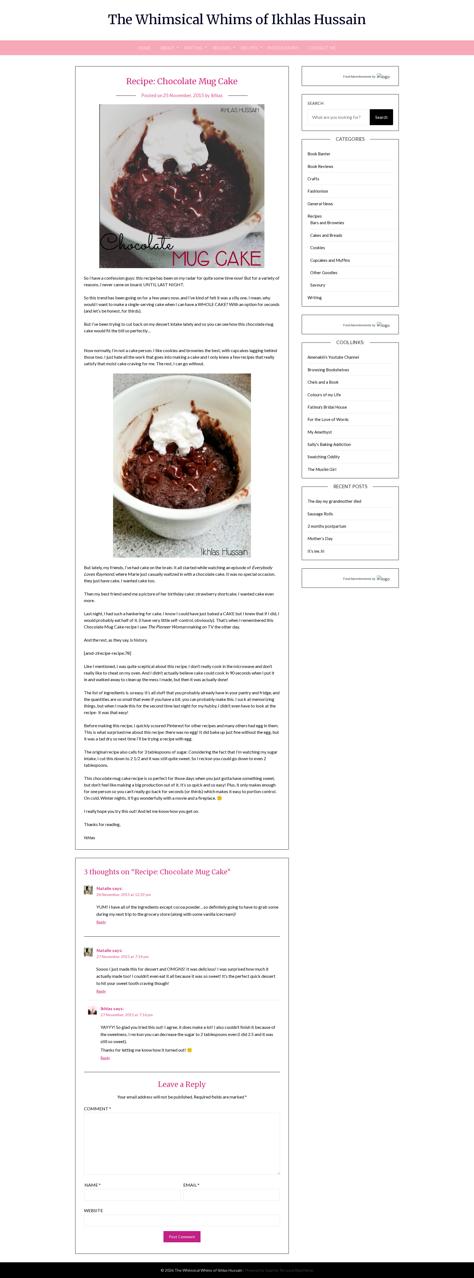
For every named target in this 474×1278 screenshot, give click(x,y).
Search (315, 103)
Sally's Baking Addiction (329, 444)
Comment (97, 1108)
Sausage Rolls (320, 513)
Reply (101, 922)
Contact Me (322, 47)
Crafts (313, 178)
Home (144, 47)
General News (320, 203)
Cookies (317, 247)
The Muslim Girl (321, 469)
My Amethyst (319, 431)
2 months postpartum (326, 526)
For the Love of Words (328, 419)
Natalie (104, 888)
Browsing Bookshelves (328, 369)
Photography (283, 47)
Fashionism (317, 191)
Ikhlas (217, 95)
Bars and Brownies (327, 222)
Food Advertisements (357, 76)
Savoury (317, 284)
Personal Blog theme (297, 1270)
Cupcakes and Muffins (330, 260)
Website (93, 1210)
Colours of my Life (324, 394)
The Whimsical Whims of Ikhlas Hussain (237, 19)
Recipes (314, 216)
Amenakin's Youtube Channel (333, 357)
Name (92, 1184)
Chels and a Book (322, 382)
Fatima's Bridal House (327, 407)
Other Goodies (323, 272)
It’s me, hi (315, 551)
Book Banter (319, 153)
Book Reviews (320, 166)
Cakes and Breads (326, 235)
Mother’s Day (320, 538)
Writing (314, 297)
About (167, 47)
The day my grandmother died (334, 501)
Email (191, 1184)
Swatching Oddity (323, 456)
